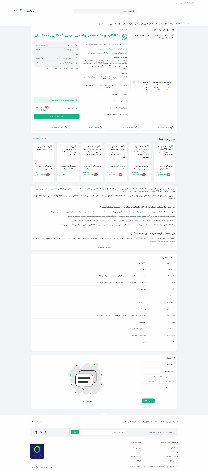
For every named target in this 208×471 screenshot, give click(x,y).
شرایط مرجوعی (172, 448)
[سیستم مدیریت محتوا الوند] (34, 467)
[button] (35, 162)
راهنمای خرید (173, 452)
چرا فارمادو (174, 461)
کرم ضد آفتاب (122, 49)
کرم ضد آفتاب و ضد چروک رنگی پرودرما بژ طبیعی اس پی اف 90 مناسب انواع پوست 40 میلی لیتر (140, 167)
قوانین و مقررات (172, 456)
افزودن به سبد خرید (57, 116)
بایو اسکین (123, 29)
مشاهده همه (41, 139)
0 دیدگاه (100, 49)
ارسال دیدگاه (148, 401)
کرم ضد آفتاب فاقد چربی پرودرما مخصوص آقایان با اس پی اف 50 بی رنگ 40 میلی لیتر (92, 167)
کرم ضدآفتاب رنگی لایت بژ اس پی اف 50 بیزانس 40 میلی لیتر (43, 167)
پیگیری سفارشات (134, 448)
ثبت (74, 432)
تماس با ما (137, 452)
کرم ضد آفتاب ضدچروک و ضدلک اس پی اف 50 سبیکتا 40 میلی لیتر (68, 167)
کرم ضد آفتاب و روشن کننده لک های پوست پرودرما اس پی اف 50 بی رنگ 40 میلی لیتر (117, 167)
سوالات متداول (135, 456)
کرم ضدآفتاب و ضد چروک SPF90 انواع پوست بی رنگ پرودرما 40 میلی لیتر (165, 167)
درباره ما (138, 461)
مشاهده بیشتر (105, 247)
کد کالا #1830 (110, 49)
